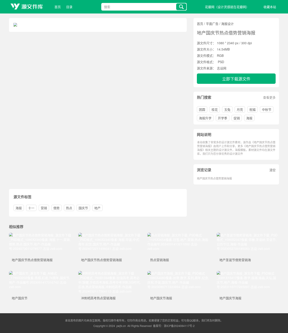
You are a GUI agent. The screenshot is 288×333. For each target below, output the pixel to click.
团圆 (202, 109)
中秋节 (266, 109)
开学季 (222, 118)
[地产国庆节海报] (178, 273)
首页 (57, 6)
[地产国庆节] (40, 273)
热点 (69, 208)
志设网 (221, 68)
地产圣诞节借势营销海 (235, 260)
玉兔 (227, 109)
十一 (31, 208)
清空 (272, 170)
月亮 (240, 109)
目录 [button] (69, 6)
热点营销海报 (159, 260)
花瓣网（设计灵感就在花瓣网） (227, 6)
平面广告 (212, 23)
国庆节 (83, 208)
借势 (56, 208)
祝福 (252, 109)
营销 (44, 208)
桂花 (215, 109)
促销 (237, 118)
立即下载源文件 (236, 79)
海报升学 (205, 118)
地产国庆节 (19, 298)
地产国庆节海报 (161, 298)
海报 (249, 118)
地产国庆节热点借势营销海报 (214, 178)
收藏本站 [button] (269, 6)
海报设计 (227, 23)
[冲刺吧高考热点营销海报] (109, 273)
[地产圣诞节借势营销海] (248, 235)
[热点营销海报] (178, 235)
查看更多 (269, 97)
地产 (97, 208)
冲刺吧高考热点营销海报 (98, 298)
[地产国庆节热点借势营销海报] (40, 235)
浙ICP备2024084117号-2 (179, 326)
